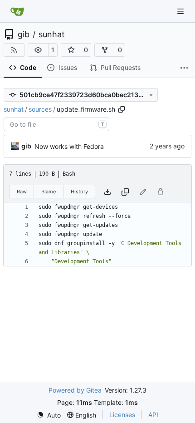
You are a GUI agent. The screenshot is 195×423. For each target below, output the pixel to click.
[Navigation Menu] (181, 11)
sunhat (52, 34)
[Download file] (107, 191)
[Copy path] (121, 109)
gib (23, 34)
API (153, 414)
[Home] (17, 11)
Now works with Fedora (69, 146)
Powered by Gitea (75, 390)
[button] (38, 50)
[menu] (49, 415)
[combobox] (56, 124)
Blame (48, 191)
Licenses (122, 414)
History (79, 191)
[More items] (184, 68)
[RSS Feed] (14, 50)
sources (40, 109)
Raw (22, 191)
